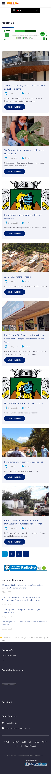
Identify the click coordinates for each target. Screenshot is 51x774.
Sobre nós (26, 741)
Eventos (18, 745)
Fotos (36, 741)
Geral (27, 93)
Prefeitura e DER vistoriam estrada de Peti (24, 461)
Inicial (6, 741)
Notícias (15, 741)
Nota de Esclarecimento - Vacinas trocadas (23, 403)
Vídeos (45, 741)
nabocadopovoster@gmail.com (17, 728)
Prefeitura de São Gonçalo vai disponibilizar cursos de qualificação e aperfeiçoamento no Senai (24, 338)
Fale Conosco (30, 745)
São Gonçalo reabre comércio (17, 276)
